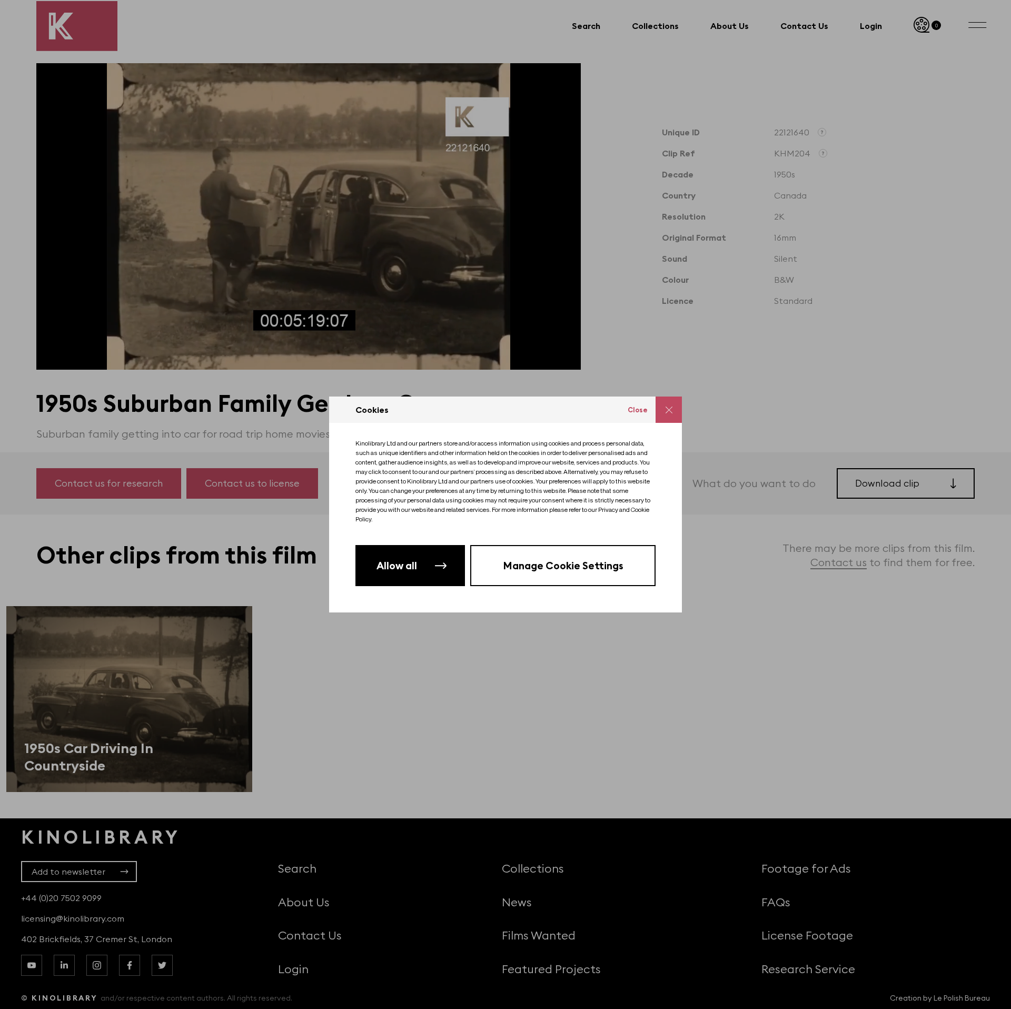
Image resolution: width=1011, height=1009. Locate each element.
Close (638, 409)
